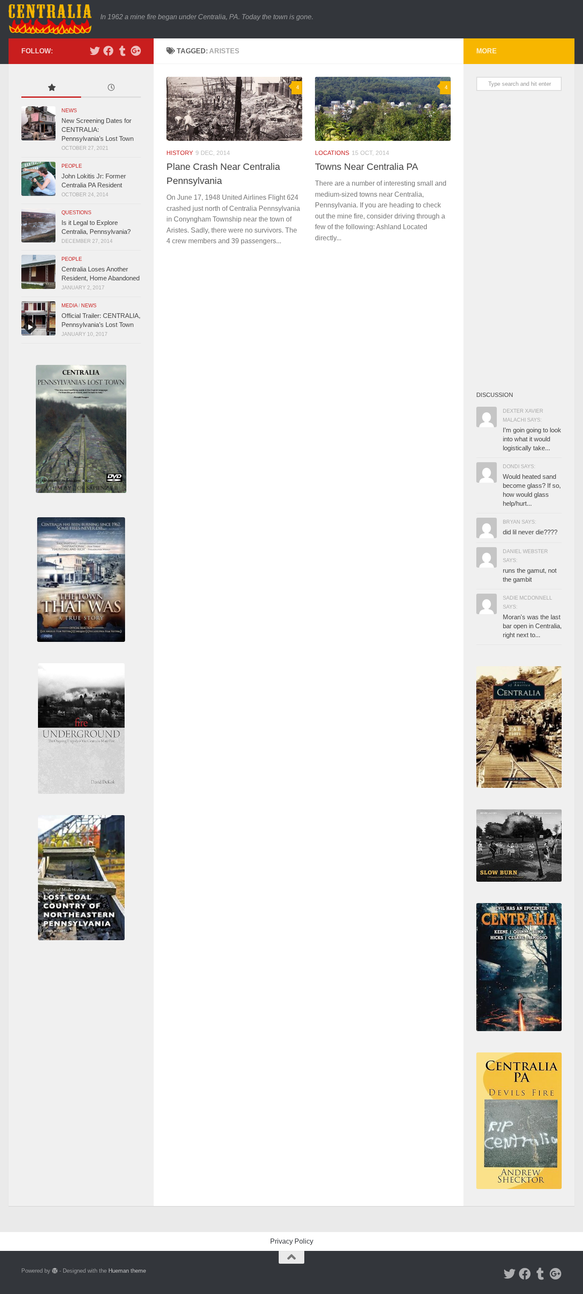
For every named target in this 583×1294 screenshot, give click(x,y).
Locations (332, 152)
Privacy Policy (291, 1241)
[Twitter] (95, 51)
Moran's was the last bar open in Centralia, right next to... (532, 625)
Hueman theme (127, 1271)
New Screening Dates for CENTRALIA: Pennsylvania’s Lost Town (97, 129)
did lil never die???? (530, 532)
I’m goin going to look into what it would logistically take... (532, 439)
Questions (76, 213)
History (179, 152)
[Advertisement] (519, 240)
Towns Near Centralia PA (366, 166)
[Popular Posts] (51, 88)
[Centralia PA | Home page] (50, 19)
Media (69, 306)
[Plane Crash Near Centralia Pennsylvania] (234, 109)
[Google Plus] (136, 51)
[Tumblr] (122, 51)
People (71, 166)
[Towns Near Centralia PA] (383, 109)
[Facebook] (108, 51)
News (69, 111)
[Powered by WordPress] (55, 1271)
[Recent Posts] (111, 88)
